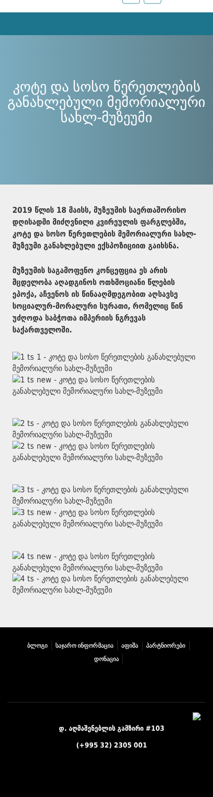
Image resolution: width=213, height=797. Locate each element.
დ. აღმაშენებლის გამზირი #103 (111, 728)
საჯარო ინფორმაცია (84, 645)
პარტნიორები (165, 645)
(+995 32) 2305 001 (111, 745)
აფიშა (129, 645)
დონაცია (106, 659)
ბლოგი (37, 645)
